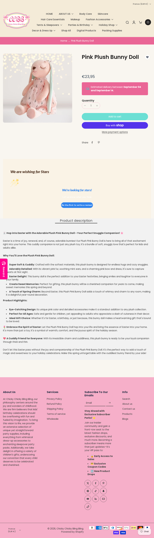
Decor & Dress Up (42, 30)
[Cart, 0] (140, 22)
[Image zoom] (37, 88)
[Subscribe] (109, 403)
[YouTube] (88, 499)
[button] (115, 116)
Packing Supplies (112, 30)
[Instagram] (88, 491)
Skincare (103, 13)
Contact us (128, 409)
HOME (49, 13)
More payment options (115, 132)
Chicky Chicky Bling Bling (70, 528)
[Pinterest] (103, 483)
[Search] (127, 22)
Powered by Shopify (72, 531)
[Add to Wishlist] (147, 57)
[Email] (103, 499)
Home (63, 40)
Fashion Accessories (98, 19)
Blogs (125, 418)
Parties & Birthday (79, 25)
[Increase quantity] (97, 106)
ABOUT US (64, 13)
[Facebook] (95, 483)
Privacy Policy (54, 399)
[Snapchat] (103, 491)
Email (89, 403)
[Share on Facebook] (92, 142)
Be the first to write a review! (77, 205)
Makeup (75, 19)
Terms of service (56, 414)
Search (126, 399)
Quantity (88, 100)
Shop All (66, 30)
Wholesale (53, 418)
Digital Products (86, 30)
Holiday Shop (106, 25)
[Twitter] (88, 483)
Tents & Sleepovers (48, 25)
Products (127, 414)
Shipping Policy (55, 409)
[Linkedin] (95, 499)
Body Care (85, 13)
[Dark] (148, 22)
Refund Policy (54, 404)
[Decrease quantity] (85, 105)
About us (127, 404)
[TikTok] (95, 491)
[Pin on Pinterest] (98, 142)
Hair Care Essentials (53, 19)
